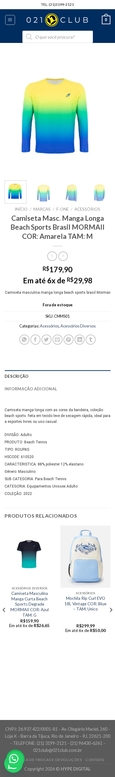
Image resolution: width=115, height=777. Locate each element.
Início (21, 209)
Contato (95, 759)
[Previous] (14, 115)
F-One (62, 209)
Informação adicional (31, 388)
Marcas (42, 209)
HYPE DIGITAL (76, 768)
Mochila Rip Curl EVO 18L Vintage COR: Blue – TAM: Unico (85, 603)
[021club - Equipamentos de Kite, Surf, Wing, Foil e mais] (57, 20)
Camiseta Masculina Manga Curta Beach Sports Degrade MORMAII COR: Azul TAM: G (29, 604)
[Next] (100, 115)
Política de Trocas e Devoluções (46, 759)
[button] (15, 758)
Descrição (17, 376)
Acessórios (87, 209)
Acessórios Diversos (78, 325)
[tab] (57, 376)
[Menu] (10, 20)
